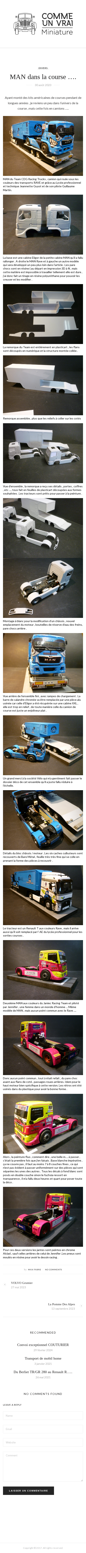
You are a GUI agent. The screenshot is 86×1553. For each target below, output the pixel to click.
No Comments (53, 1269)
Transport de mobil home (43, 1358)
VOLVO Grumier (22, 1282)
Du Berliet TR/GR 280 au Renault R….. (43, 1372)
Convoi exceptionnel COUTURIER (43, 1345)
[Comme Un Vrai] (43, 23)
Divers (43, 67)
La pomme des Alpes (61, 1304)
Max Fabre (34, 1269)
